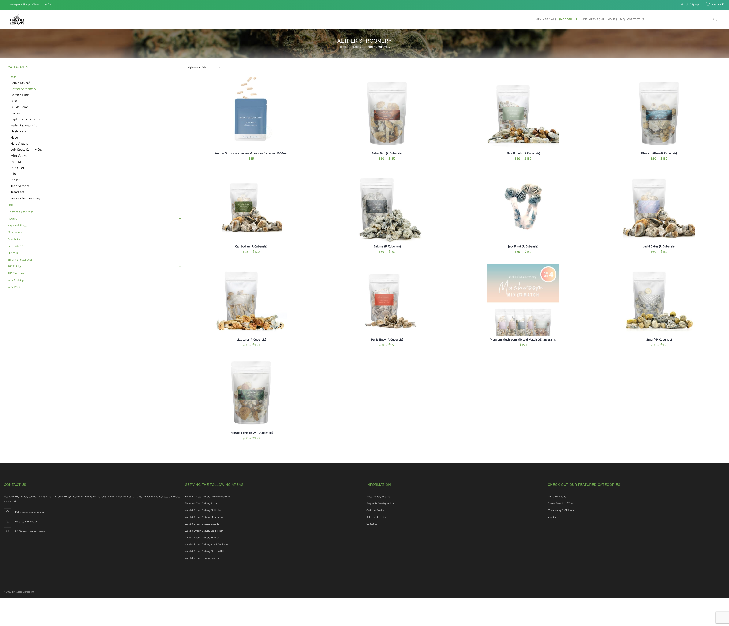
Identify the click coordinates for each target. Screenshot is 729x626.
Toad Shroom (20, 186)
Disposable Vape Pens (20, 212)
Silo (13, 174)
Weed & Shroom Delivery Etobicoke (203, 510)
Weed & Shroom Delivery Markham (202, 537)
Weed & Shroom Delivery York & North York (206, 544)
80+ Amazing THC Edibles (561, 510)
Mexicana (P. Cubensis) (251, 339)
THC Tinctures (16, 273)
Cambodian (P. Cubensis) (251, 246)
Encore (15, 113)
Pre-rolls (13, 253)
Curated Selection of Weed (561, 503)
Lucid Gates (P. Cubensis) (659, 246)
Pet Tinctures (15, 246)
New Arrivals (15, 239)
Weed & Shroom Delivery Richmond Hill (205, 551)
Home (343, 47)
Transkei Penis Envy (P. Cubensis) (251, 432)
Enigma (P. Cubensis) (387, 246)
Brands (356, 47)
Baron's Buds (20, 95)
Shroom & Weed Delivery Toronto (201, 503)
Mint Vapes (19, 155)
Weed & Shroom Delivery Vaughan (202, 558)
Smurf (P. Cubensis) (659, 339)
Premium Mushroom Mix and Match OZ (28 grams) (523, 339)
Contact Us (371, 524)
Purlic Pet (17, 168)
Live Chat (47, 4)
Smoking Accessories (20, 259)
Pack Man (17, 162)
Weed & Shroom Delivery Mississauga (204, 517)
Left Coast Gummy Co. (26, 149)
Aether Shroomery (23, 89)
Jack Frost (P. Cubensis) (523, 246)
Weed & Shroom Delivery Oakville (202, 524)
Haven (15, 137)
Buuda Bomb (20, 107)
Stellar (15, 180)
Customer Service (375, 510)
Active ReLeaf (20, 83)
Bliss (14, 101)
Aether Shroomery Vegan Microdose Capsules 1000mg (251, 153)
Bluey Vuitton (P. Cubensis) (659, 153)
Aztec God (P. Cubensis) (387, 153)
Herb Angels (19, 143)
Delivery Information (376, 517)
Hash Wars (18, 131)
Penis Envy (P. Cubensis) (387, 339)
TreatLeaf (17, 192)
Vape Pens (14, 287)
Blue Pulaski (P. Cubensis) (523, 153)
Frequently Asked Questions (380, 503)
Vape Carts (553, 517)
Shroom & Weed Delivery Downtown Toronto (207, 496)
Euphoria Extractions (25, 119)
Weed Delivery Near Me (378, 496)
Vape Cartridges (17, 280)
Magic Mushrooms (557, 496)
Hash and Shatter (18, 225)
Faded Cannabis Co (24, 125)
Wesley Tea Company (26, 198)
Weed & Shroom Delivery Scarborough (204, 530)
